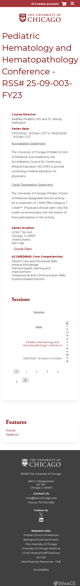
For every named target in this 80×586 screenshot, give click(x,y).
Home (10, 430)
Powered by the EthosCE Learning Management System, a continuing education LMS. (64, 583)
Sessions (12, 434)
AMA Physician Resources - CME (41, 561)
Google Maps (23, 248)
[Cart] (64, 6)
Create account (47, 4)
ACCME (41, 557)
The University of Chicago (45, 473)
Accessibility (41, 569)
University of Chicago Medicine (41, 548)
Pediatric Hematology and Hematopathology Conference (42, 344)
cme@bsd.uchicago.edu (41, 497)
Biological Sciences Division (41, 539)
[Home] (40, 16)
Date (39, 327)
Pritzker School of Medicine (41, 535)
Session (39, 312)
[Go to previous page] (16, 371)
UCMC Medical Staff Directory (41, 552)
